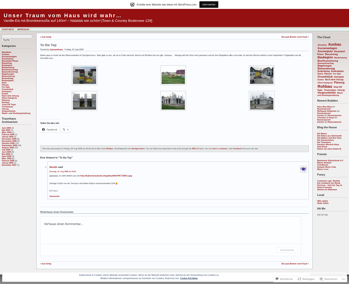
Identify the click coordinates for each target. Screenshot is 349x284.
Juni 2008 (6, 152)
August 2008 (8, 147)
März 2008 (6, 158)
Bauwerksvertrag (10, 72)
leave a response (220, 149)
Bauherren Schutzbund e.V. (330, 160)
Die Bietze (322, 133)
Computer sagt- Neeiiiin (328, 181)
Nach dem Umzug (10, 96)
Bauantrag (7, 63)
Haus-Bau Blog (324, 107)
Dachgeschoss (138, 149)
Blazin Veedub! (324, 163)
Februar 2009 (8, 134)
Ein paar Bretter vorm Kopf (294, 37)
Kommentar (287, 249)
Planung (6, 100)
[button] (84, 75)
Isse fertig (46, 37)
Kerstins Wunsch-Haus (328, 144)
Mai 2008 (6, 154)
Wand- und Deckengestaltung (16, 113)
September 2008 (9, 145)
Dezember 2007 (9, 165)
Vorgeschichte (8, 111)
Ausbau (5, 54)
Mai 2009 (6, 130)
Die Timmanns (324, 142)
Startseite (8, 29)
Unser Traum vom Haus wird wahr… (63, 15)
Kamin (5, 93)
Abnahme (6, 52)
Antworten (54, 196)
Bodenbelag (7, 78)
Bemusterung (8, 76)
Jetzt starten (208, 4)
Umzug (5, 109)
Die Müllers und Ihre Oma (329, 138)
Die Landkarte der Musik (328, 183)
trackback (237, 149)
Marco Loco (322, 169)
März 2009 (6, 132)
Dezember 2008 (9, 139)
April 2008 (6, 156)
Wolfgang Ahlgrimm (326, 111)
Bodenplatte (8, 80)
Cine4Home (322, 165)
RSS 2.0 (195, 149)
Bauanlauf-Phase (10, 61)
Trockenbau (7, 107)
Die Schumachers (325, 140)
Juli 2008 (6, 150)
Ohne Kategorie (9, 98)
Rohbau (5, 102)
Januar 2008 (7, 163)
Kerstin (320, 115)
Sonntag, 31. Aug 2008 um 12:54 (62, 171)
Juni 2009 (6, 128)
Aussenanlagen (9, 56)
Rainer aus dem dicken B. (329, 149)
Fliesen (5, 85)
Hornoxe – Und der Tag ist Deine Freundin (329, 186)
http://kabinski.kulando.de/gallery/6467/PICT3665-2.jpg (106, 176)
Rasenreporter (324, 109)
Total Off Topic (9, 104)
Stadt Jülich (323, 203)
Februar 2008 (8, 161)
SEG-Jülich (322, 201)
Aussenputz (7, 59)
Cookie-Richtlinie (189, 278)
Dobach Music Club (326, 167)
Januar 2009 (7, 137)
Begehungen (8, 74)
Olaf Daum (322, 147)
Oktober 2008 (8, 143)
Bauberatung (8, 67)
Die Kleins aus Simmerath (329, 136)
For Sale (6, 87)
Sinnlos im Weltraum (327, 189)
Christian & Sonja (325, 117)
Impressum (23, 29)
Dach (4, 83)
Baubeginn (7, 65)
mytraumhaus (56, 49)
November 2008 (9, 141)
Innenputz (7, 91)
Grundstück (7, 89)
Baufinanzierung (10, 70)
